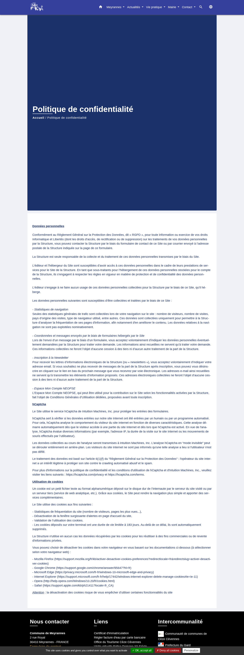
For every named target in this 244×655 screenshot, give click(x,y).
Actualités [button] (134, 7)
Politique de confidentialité (67, 117)
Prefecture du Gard (178, 645)
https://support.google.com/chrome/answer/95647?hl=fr (93, 568)
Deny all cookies (169, 650)
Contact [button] (187, 7)
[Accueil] (50, 7)
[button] (100, 7)
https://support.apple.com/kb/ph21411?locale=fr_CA (78, 585)
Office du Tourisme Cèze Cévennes (117, 642)
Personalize (191, 650)
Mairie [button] (172, 7)
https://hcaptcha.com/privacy (85, 474)
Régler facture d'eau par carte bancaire (120, 637)
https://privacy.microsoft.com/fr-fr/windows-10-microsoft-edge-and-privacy (104, 572)
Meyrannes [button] (114, 7)
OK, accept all (143, 650)
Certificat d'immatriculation (111, 633)
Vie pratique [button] (154, 7)
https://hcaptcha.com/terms (126, 474)
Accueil (38, 117)
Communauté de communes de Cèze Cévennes (182, 636)
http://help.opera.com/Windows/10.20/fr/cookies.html (79, 581)
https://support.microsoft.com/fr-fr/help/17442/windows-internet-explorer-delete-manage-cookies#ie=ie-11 (127, 576)
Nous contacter (49, 622)
